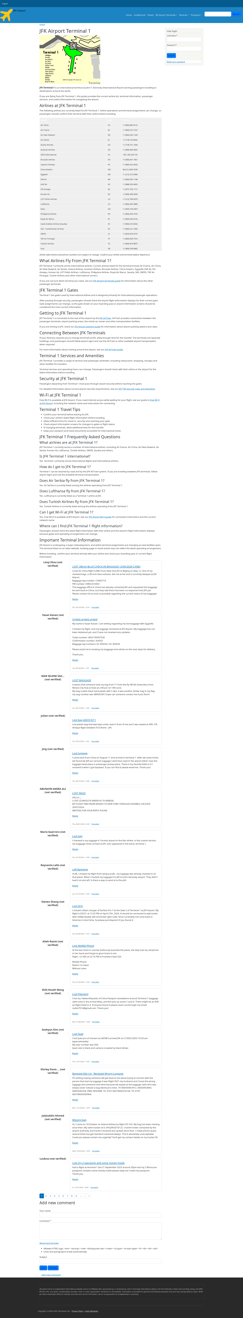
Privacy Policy (77, 1311)
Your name (45, 1210)
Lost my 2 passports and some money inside (98, 1163)
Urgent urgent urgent (84, 619)
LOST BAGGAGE (81, 680)
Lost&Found (139, 15)
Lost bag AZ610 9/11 (84, 720)
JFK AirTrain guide (114, 349)
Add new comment (51, 1274)
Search (236, 14)
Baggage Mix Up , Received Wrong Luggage (97, 1073)
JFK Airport (19, 10)
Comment (44, 1220)
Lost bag (77, 836)
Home (129, 15)
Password (171, 45)
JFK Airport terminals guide (106, 280)
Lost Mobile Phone (83, 945)
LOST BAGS (79, 793)
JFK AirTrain (105, 318)
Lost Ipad (77, 1034)
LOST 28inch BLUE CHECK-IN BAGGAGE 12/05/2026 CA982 (106, 566)
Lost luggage (79, 753)
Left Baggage (80, 869)
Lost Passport (80, 994)
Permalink (95, 607)
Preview (53, 1268)
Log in (5, 3)
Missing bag (79, 1120)
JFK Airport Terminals (166, 15)
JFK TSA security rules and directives (137, 388)
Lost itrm (77, 906)
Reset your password (176, 61)
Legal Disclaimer (91, 1311)
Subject (43, 1256)
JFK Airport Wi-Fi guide (100, 516)
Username (171, 35)
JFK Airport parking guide (87, 326)
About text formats (49, 1243)
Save (43, 1268)
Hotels (150, 15)
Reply (75, 599)
